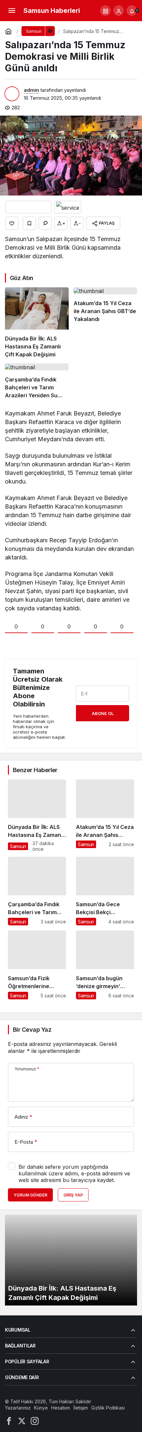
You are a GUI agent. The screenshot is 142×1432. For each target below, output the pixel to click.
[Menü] (11, 10)
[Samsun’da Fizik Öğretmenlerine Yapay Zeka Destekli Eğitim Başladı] (37, 964)
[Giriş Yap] (118, 10)
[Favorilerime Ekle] (29, 223)
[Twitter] (22, 1420)
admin (31, 90)
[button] (105, 10)
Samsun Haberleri (51, 11)
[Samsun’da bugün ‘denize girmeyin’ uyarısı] (105, 964)
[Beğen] (11, 223)
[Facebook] (9, 1420)
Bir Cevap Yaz (32, 1029)
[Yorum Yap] (45, 223)
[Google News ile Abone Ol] (28, 207)
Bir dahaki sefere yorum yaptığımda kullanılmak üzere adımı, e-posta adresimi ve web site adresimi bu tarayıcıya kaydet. (74, 1173)
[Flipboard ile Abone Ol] (67, 207)
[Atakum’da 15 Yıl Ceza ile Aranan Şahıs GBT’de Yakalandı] (105, 322)
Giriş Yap (73, 1195)
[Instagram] (35, 1420)
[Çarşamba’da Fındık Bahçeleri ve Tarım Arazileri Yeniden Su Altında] (37, 381)
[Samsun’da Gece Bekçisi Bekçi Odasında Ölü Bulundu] (105, 891)
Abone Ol (103, 713)
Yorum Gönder (30, 1195)
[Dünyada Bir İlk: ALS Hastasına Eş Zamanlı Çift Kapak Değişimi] (37, 322)
